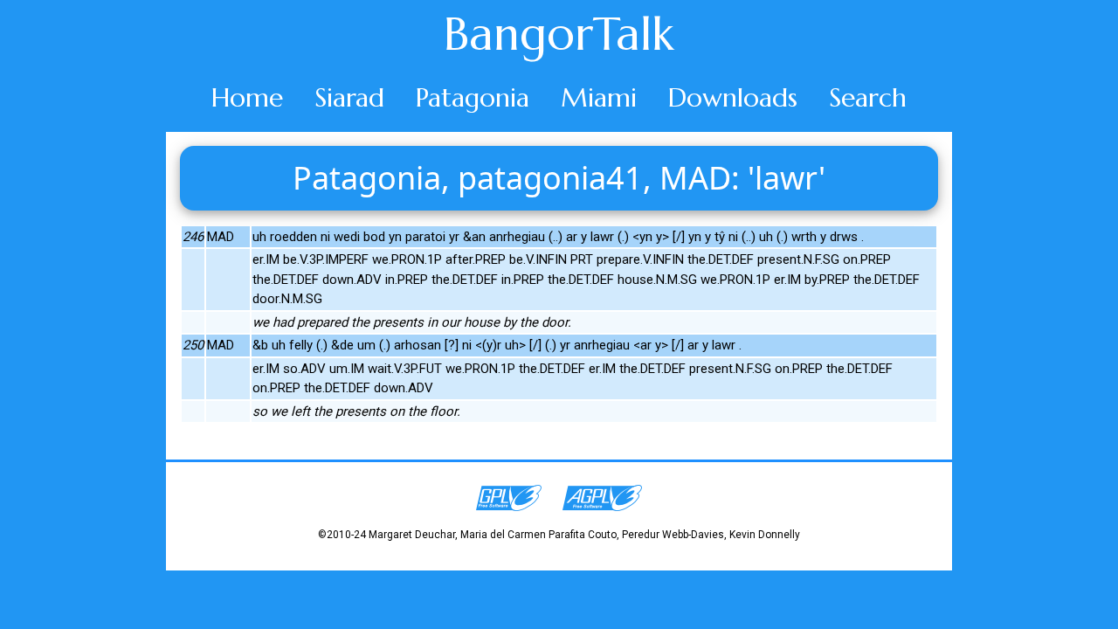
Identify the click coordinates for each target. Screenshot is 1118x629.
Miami (599, 97)
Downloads (732, 97)
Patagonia (472, 97)
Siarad (349, 97)
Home (247, 97)
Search (868, 97)
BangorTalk (559, 34)
